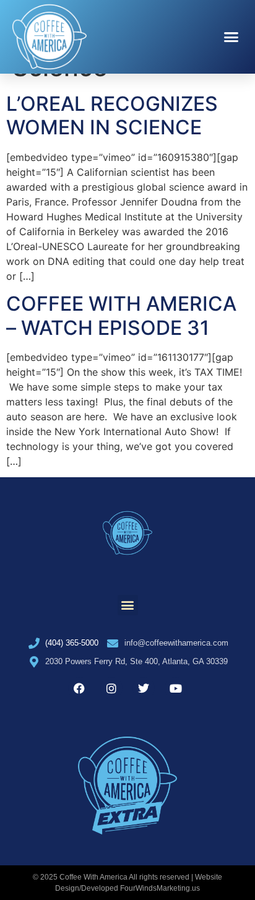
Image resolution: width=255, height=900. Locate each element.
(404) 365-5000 (71, 642)
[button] (231, 37)
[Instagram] (111, 688)
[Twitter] (143, 688)
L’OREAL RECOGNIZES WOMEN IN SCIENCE (112, 115)
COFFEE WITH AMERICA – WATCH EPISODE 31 (121, 315)
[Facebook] (79, 688)
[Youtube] (176, 688)
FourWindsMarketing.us (160, 888)
